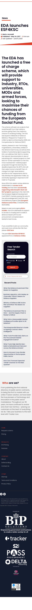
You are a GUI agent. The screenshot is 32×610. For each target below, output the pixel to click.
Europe (20, 260)
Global (8, 262)
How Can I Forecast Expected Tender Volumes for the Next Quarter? (14, 363)
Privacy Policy (6, 484)
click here (10, 230)
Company (4, 456)
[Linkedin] (4, 494)
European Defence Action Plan (15, 202)
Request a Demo (7, 431)
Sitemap (4, 477)
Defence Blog (6, 463)
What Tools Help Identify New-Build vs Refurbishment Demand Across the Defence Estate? (15, 346)
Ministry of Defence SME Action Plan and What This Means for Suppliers (15, 305)
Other (3, 474)
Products (5, 442)
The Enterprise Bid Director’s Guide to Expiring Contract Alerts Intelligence (16, 329)
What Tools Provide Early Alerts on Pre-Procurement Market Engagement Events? (16, 338)
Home (3, 428)
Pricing (3, 434)
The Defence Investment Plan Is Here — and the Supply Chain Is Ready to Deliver (15, 313)
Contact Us (5, 466)
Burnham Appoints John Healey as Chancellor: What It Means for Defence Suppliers (16, 296)
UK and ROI (11, 260)
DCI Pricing (5, 445)
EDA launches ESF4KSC (16, 234)
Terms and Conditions (9, 480)
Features (4, 448)
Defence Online (19, 236)
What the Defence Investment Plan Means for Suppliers (16, 289)
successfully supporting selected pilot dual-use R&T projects (14, 190)
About (3, 459)
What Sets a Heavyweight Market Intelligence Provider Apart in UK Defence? (15, 321)
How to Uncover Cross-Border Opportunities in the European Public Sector (14, 354)
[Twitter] (1, 494)
